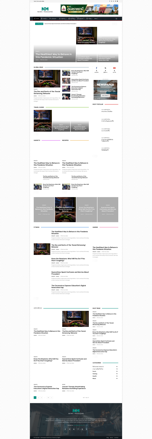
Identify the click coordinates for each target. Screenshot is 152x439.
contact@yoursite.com (78, 425)
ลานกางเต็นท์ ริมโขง (105, 137)
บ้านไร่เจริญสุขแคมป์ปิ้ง (107, 121)
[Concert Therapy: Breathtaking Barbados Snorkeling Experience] (66, 97)
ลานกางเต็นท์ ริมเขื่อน (105, 119)
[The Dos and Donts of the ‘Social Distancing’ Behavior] (86, 35)
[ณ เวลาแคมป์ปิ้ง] (96, 130)
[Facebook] (110, 1)
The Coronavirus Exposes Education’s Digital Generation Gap (62, 23)
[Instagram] (112, 1)
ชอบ (96, 67)
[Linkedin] (73, 429)
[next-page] (37, 134)
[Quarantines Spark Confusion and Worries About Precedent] (86, 53)
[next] (116, 24)
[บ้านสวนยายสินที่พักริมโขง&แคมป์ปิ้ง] (96, 139)
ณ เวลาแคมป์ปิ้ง (105, 130)
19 (48, 397)
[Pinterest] (78, 429)
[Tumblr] (82, 429)
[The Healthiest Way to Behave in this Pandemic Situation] (55, 44)
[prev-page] (35, 134)
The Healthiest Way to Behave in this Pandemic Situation (47, 164)
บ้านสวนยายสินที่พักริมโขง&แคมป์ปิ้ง (107, 140)
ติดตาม (105, 67)
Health (37, 51)
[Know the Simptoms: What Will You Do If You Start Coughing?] (107, 35)
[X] (113, 1)
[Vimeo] (115, 1)
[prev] (113, 24)
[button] (116, 19)
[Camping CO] (96, 149)
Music (63, 384)
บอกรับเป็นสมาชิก (114, 67)
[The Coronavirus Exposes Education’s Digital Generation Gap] (107, 53)
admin (35, 95)
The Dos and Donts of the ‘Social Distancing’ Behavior (47, 92)
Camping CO (105, 150)
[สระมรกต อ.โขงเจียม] (96, 111)
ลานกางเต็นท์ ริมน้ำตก (105, 109)
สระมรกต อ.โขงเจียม (106, 111)
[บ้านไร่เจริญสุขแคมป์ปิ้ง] (96, 120)
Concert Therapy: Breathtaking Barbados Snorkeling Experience (78, 96)
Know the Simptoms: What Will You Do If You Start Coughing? (80, 72)
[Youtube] (117, 1)
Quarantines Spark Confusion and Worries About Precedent (80, 80)
